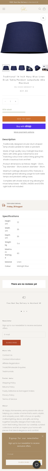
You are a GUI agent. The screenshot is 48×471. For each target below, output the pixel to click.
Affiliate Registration (11, 363)
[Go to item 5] (37, 67)
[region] (24, 301)
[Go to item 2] (13, 67)
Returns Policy (8, 387)
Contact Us (7, 355)
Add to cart (24, 119)
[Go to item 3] (21, 67)
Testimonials (8, 371)
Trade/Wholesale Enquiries (14, 367)
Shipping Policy (9, 383)
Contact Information (11, 359)
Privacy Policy (8, 395)
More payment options (24, 132)
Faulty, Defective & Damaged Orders (18, 391)
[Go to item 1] (5, 67)
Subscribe (24, 462)
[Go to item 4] (29, 67)
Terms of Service (9, 399)
